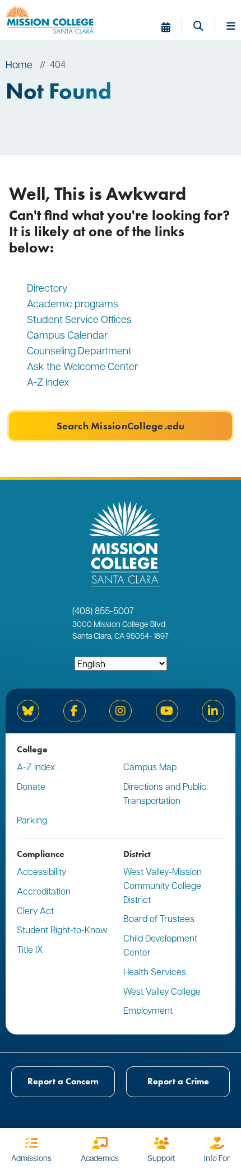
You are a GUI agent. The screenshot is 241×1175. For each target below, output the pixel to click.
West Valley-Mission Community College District (162, 885)
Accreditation (44, 891)
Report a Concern (63, 1081)
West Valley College (162, 991)
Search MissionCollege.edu (121, 426)
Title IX (30, 949)
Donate (31, 786)
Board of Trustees (158, 918)
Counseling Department (80, 350)
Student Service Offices (79, 318)
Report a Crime (178, 1081)
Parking (32, 820)
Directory (47, 287)
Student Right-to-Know (62, 929)
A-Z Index (48, 381)
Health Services (154, 971)
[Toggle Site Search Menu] (204, 27)
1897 (160, 635)
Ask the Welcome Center (82, 365)
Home (19, 64)
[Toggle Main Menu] (230, 27)
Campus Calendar (67, 334)
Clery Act (35, 910)
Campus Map (150, 767)
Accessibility (41, 871)
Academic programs (72, 303)
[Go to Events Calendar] (171, 27)
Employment (148, 1010)
